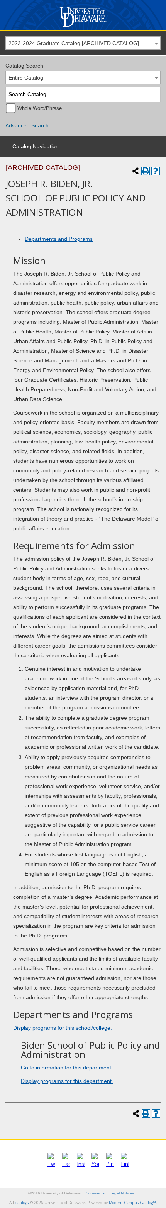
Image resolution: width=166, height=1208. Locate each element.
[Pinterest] (110, 1163)
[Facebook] (66, 1163)
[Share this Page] (135, 171)
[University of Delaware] (83, 27)
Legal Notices (122, 1193)
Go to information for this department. (67, 1067)
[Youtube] (95, 1163)
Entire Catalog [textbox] (25, 77)
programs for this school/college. (62, 1028)
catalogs (22, 1202)
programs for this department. (67, 1081)
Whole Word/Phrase (39, 108)
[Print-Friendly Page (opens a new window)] (145, 171)
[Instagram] (81, 1163)
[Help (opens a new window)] (155, 171)
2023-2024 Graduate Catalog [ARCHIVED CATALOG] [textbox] (73, 43)
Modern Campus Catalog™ (132, 1202)
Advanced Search (27, 125)
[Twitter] (51, 1163)
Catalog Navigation (35, 146)
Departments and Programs (59, 239)
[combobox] (83, 43)
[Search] (153, 94)
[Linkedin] (125, 1163)
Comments (95, 1193)
